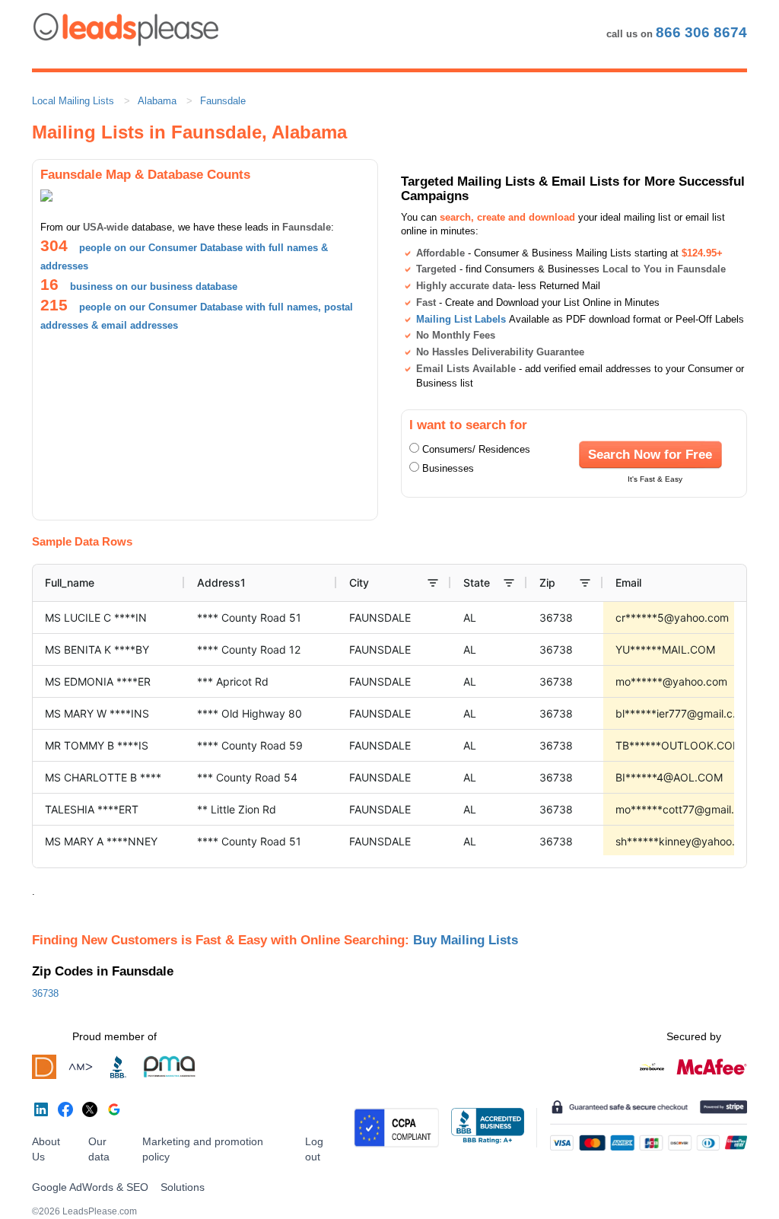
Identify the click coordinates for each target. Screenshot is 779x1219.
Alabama (157, 101)
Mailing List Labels (461, 319)
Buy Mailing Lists (465, 939)
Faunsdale (223, 101)
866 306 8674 (701, 32)
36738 (45, 993)
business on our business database (153, 286)
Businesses (448, 468)
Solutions (183, 1187)
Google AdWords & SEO (90, 1187)
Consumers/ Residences (476, 449)
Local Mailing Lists (73, 101)
